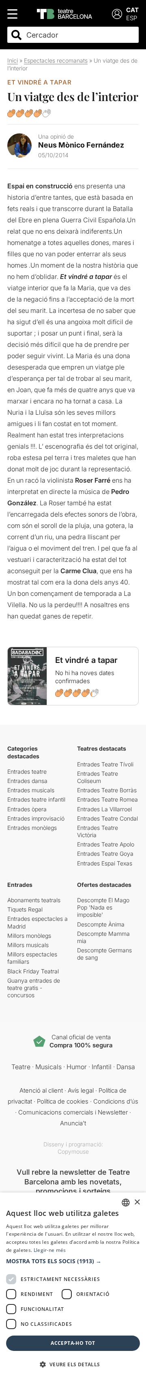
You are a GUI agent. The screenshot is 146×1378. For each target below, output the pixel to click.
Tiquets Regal (25, 909)
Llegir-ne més (50, 1250)
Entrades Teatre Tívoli (105, 764)
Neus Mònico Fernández (81, 145)
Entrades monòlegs (32, 827)
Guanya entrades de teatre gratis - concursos (33, 987)
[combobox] (80, 35)
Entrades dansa (27, 780)
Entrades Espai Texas (104, 863)
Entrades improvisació (35, 818)
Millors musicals (28, 944)
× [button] (137, 1202)
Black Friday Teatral (33, 971)
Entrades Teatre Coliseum (97, 777)
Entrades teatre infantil (36, 799)
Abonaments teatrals (33, 900)
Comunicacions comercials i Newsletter (73, 1112)
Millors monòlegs (29, 935)
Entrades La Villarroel (104, 809)
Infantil (102, 1067)
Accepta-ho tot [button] (73, 1343)
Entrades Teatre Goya (105, 853)
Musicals (48, 1067)
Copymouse (73, 1151)
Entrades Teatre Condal (107, 818)
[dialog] (73, 1285)
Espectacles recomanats (56, 60)
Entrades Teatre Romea (107, 799)
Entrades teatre (27, 771)
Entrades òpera (27, 809)
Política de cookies (62, 1101)
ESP (131, 18)
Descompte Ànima (101, 924)
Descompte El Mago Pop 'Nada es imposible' (103, 907)
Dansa (125, 1067)
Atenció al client (41, 1090)
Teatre (20, 1067)
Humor (77, 1067)
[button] (73, 1261)
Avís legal (81, 1090)
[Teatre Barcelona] (64, 14)
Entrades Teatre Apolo (105, 844)
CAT (132, 10)
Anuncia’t (73, 1123)
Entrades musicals (30, 790)
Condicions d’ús (115, 1101)
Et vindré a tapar (39, 82)
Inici (12, 60)
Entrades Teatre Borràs (107, 790)
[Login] (117, 14)
